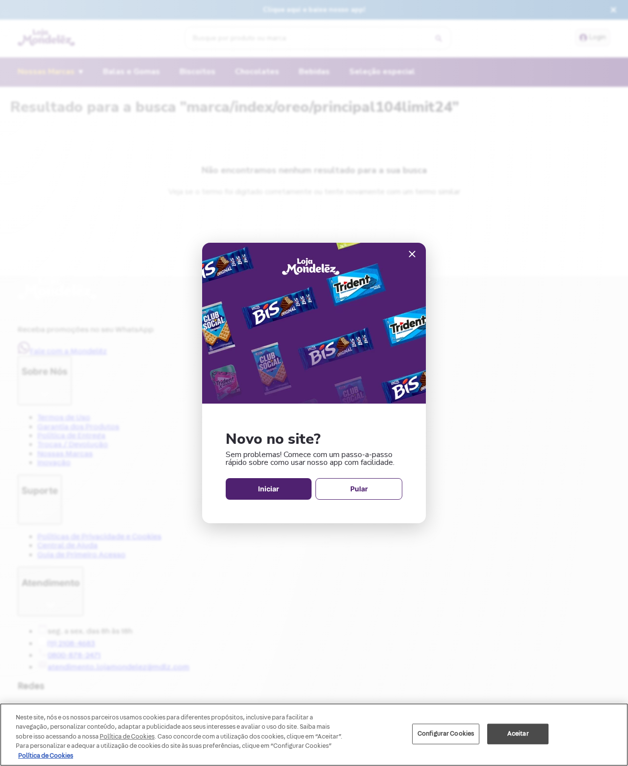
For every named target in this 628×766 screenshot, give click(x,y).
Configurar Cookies (446, 733)
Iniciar (268, 489)
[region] (314, 734)
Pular (359, 489)
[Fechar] (412, 255)
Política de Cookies (45, 755)
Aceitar (518, 733)
